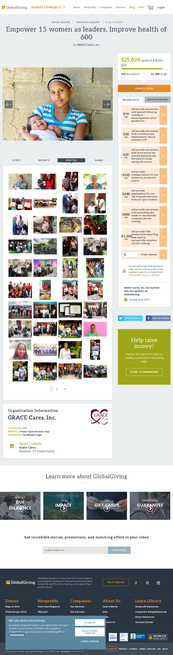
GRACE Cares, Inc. (88, 45)
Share (99, 160)
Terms (142, 649)
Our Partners (77, 611)
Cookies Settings (90, 640)
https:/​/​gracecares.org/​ (35, 431)
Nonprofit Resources (147, 606)
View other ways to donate (144, 275)
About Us (111, 601)
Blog (132, 7)
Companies (105, 7)
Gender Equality (61, 22)
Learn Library (148, 601)
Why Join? (43, 611)
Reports (44, 160)
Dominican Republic (88, 22)
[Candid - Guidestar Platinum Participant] (125, 637)
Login (161, 7)
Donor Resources (144, 616)
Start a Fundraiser (144, 371)
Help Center (115, 582)
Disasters (120, 7)
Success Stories (144, 622)
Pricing (151, 649)
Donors (11, 601)
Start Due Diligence (49, 606)
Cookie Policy (17, 634)
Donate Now (144, 88)
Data (165, 649)
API (159, 649)
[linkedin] (158, 583)
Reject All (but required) (89, 631)
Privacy (123, 649)
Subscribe (119, 550)
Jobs (105, 611)
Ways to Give (12, 606)
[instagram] (147, 583)
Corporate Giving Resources (151, 611)
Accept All (89, 622)
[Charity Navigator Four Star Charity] (114, 637)
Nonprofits (90, 7)
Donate (46, 7)
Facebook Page (32, 434)
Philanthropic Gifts (16, 611)
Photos (71, 160)
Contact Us (109, 622)
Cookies (133, 649)
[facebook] (136, 583)
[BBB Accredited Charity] (138, 637)
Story (16, 160)
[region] (55, 633)
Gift (141, 7)
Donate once (131, 99)
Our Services (77, 606)
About (76, 7)
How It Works (110, 606)
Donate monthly (157, 99)
